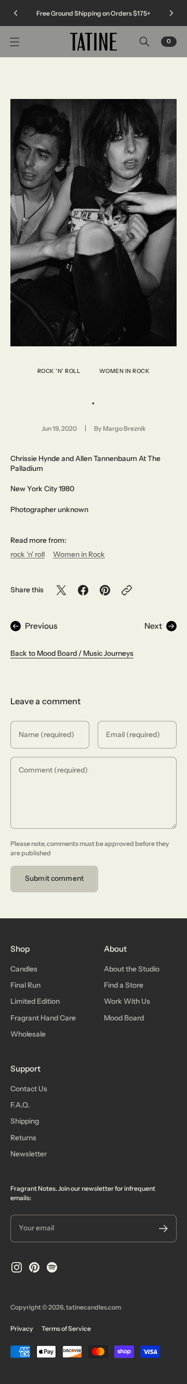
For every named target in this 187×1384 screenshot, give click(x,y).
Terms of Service (66, 1328)
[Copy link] (126, 590)
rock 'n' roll (59, 371)
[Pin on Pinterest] (105, 590)
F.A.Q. (20, 1105)
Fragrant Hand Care (43, 1018)
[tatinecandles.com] (93, 42)
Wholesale (28, 1034)
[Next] (171, 13)
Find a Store (123, 985)
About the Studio (131, 969)
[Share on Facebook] (83, 590)
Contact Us (28, 1088)
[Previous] (15, 13)
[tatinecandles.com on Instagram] (16, 1267)
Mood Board (124, 1018)
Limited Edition (35, 1001)
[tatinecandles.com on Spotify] (52, 1267)
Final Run (25, 985)
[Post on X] (61, 590)
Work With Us (127, 1001)
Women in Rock (124, 371)
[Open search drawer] (144, 41)
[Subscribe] (163, 1228)
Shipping (24, 1121)
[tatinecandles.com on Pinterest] (34, 1267)
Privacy (21, 1328)
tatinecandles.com (93, 1307)
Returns (23, 1137)
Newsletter (28, 1154)
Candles (23, 969)
